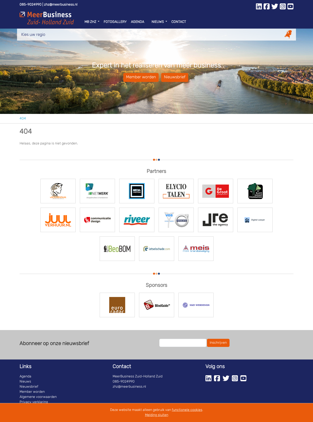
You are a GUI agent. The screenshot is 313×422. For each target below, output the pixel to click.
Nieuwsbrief (174, 77)
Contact (178, 22)
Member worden (141, 77)
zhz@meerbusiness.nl (61, 4)
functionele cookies (187, 410)
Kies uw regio (33, 35)
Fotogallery (115, 22)
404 (23, 118)
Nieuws (158, 22)
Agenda (137, 22)
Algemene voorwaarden (38, 397)
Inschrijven (218, 343)
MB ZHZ (90, 22)
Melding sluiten (156, 415)
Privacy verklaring (34, 402)
